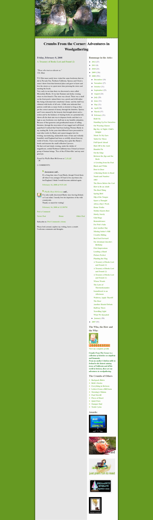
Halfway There (99, 308)
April (96, 108)
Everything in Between (100, 386)
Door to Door (99, 169)
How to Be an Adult (101, 186)
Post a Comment (43, 211)
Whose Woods (99, 281)
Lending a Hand (100, 251)
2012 (94, 61)
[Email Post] (61, 160)
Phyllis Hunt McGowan (54, 191)
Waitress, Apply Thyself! (103, 297)
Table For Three (100, 139)
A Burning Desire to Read (104, 173)
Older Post (80, 216)
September (98, 90)
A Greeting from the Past (104, 162)
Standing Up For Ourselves (104, 122)
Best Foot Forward (101, 238)
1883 (95, 179)
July (96, 97)
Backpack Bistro (98, 380)
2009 (94, 72)
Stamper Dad (96, 404)
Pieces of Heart (97, 398)
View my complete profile (99, 348)
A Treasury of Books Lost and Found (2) (56, 61)
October (97, 86)
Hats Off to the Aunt (102, 145)
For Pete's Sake (100, 224)
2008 (94, 76)
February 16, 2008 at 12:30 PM (54, 207)
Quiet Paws (95, 401)
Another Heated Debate (103, 304)
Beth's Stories (96, 383)
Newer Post (41, 216)
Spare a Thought (100, 200)
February (98, 115)
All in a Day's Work (101, 204)
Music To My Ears (101, 135)
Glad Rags (98, 217)
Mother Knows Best (101, 210)
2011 (94, 65)
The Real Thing (100, 190)
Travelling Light (100, 311)
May (96, 104)
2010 (94, 68)
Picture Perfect (100, 255)
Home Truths (99, 207)
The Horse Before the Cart (104, 183)
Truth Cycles (96, 407)
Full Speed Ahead (101, 142)
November (98, 83)
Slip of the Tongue (101, 197)
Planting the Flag (100, 258)
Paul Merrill (96, 395)
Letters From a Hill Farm (101, 389)
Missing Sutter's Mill (102, 231)
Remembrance (99, 221)
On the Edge (99, 152)
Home (61, 216)
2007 (94, 321)
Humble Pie (98, 149)
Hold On (97, 118)
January (97, 318)
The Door (97, 301)
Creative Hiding (100, 235)
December (98, 79)
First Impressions (101, 248)
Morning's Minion (98, 392)
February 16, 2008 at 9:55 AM (54, 184)
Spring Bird (98, 193)
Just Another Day (101, 228)
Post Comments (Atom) (56, 221)
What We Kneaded (101, 314)
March (97, 111)
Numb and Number (101, 176)
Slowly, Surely (99, 214)
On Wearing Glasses (102, 125)
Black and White (100, 166)
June (96, 101)
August (97, 93)
